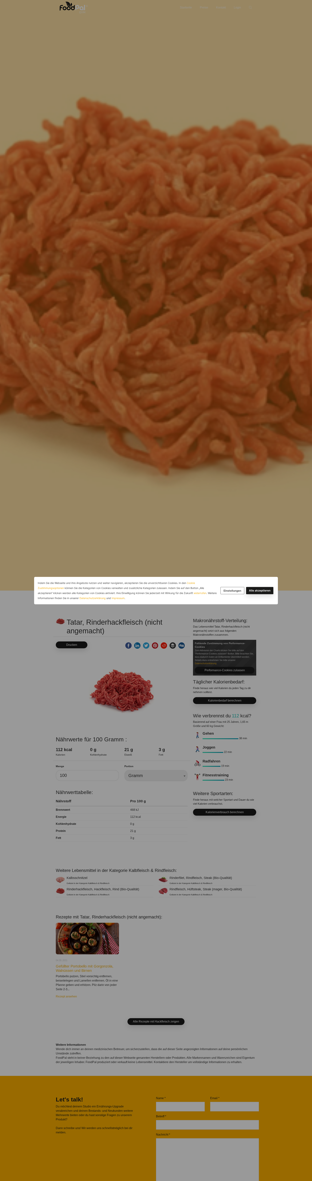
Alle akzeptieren (259, 590)
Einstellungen (232, 590)
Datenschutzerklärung (92, 598)
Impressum (118, 598)
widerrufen (200, 593)
